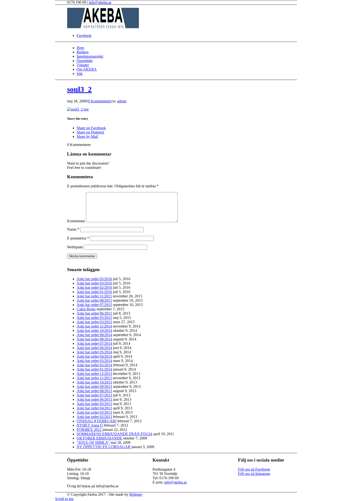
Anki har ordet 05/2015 (94, 318)
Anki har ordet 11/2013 (94, 378)
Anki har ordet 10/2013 (94, 382)
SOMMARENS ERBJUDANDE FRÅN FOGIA (114, 434)
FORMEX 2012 (89, 430)
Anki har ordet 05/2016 (94, 279)
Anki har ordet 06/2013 (94, 399)
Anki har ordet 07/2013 (94, 395)
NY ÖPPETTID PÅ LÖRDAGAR (104, 447)
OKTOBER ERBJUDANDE (99, 438)
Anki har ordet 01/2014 (94, 369)
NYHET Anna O (90, 425)
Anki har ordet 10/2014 (94, 330)
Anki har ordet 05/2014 (94, 352)
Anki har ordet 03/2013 (94, 412)
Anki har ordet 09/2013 (94, 386)
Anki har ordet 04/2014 (94, 356)
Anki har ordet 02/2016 (94, 287)
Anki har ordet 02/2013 (94, 417)
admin (121, 101)
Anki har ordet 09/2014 (94, 335)
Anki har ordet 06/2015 (94, 313)
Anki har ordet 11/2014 (94, 326)
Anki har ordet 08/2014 (94, 339)
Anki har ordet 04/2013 (94, 408)
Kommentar (76, 221)
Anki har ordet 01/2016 (94, 292)
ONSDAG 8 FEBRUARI (96, 421)
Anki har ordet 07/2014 (94, 343)
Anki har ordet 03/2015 (94, 322)
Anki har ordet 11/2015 (94, 296)
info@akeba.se (100, 2)
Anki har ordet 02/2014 (94, 365)
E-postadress (78, 238)
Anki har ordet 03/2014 (94, 361)
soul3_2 (79, 89)
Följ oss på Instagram (254, 474)
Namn (73, 229)
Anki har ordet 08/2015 (94, 300)
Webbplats (75, 247)
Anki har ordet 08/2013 (94, 391)
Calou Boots (86, 309)
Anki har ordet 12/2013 (94, 374)
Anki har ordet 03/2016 (94, 283)
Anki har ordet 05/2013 (94, 404)
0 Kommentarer (100, 101)
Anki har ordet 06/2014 (94, 348)
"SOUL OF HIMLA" (93, 442)
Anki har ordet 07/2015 (94, 305)
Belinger (135, 494)
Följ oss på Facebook (254, 469)
